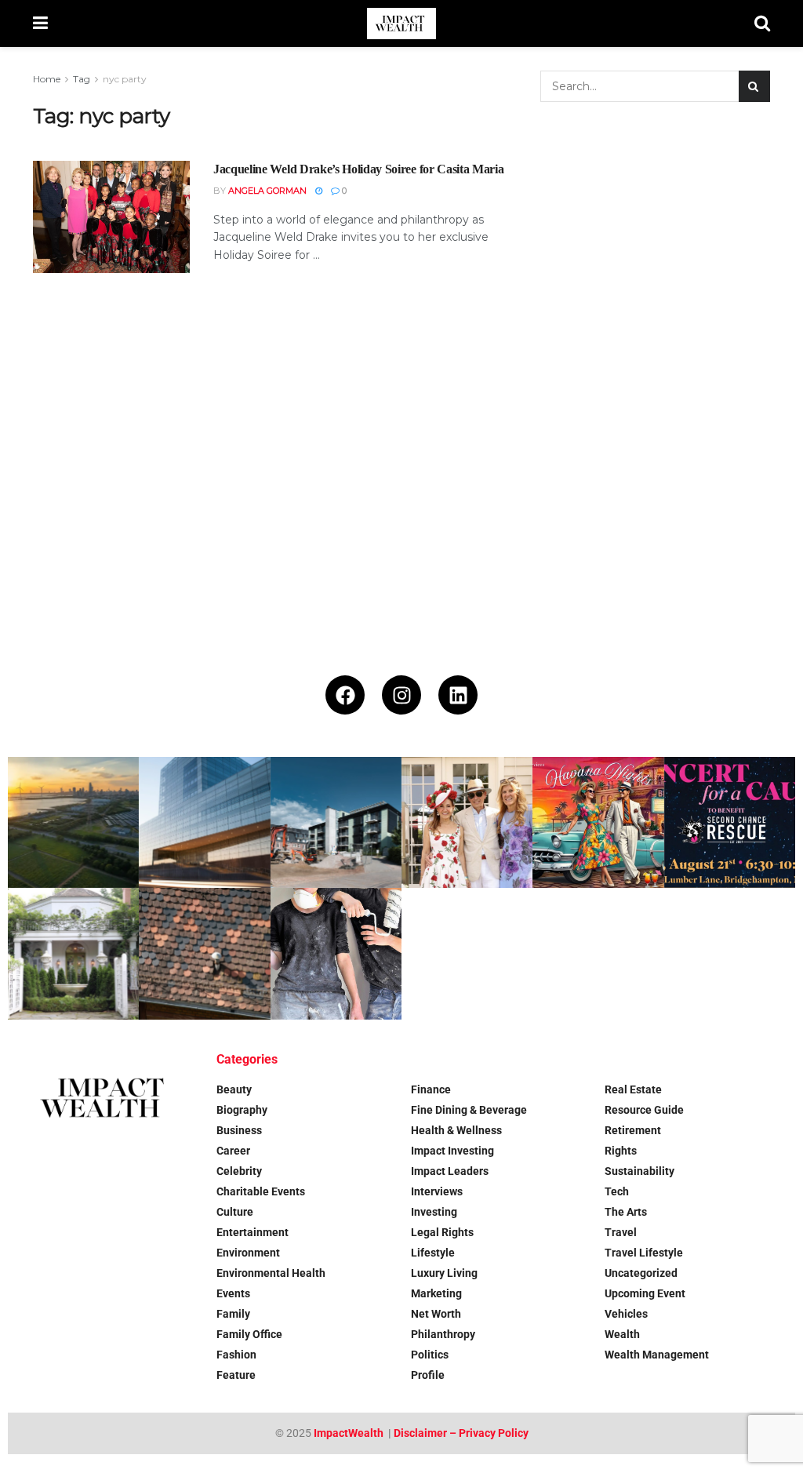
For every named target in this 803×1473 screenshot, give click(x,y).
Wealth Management (657, 1354)
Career (233, 1150)
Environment (248, 1252)
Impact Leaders (450, 1171)
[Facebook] (345, 695)
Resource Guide (644, 1110)
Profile (428, 1375)
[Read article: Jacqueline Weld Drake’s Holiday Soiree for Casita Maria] (111, 217)
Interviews (437, 1191)
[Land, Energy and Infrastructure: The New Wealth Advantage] (73, 822)
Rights (621, 1150)
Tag (81, 79)
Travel (621, 1232)
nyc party (125, 79)
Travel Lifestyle (644, 1252)
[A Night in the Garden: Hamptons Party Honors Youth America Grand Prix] (73, 953)
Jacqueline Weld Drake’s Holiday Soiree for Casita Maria (358, 169)
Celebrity (239, 1171)
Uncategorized (641, 1273)
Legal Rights (442, 1232)
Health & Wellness (456, 1130)
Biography (241, 1110)
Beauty (234, 1089)
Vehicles (626, 1314)
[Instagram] (401, 695)
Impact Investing (452, 1150)
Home (46, 79)
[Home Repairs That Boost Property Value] (336, 953)
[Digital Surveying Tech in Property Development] (336, 822)
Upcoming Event (645, 1293)
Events (233, 1293)
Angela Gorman (267, 190)
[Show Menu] (40, 23)
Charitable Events (260, 1191)
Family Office (249, 1334)
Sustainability (639, 1171)
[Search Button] (762, 23)
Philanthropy (443, 1334)
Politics (430, 1354)
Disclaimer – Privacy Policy (461, 1433)
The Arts (626, 1212)
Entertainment (252, 1232)
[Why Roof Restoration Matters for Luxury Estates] (204, 953)
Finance (431, 1089)
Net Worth (436, 1314)
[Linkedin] (458, 695)
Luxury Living (444, 1273)
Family (233, 1314)
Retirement (633, 1130)
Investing (434, 1212)
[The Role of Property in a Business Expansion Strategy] (204, 822)
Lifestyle (433, 1252)
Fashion (236, 1354)
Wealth (622, 1334)
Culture (234, 1212)
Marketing (436, 1293)
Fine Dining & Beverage (469, 1110)
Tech (617, 1191)
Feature (236, 1375)
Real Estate (633, 1089)
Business (239, 1130)
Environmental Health (270, 1273)
